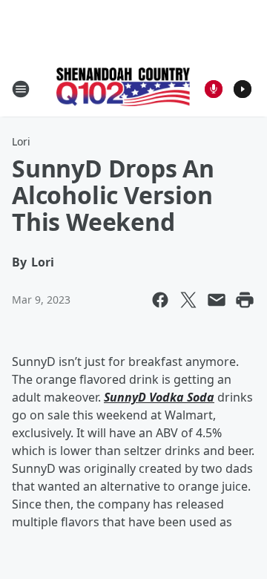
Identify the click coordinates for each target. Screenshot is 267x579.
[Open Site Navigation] (21, 89)
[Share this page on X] (188, 300)
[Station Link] (123, 88)
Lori (21, 141)
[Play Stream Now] (242, 89)
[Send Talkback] (213, 89)
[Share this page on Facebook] (160, 300)
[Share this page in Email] (216, 300)
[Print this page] (244, 300)
